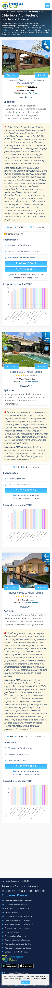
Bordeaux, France (14, 895)
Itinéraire (34, 93)
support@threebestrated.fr (19, 973)
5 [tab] (29, 69)
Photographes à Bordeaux (15, 936)
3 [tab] (25, 69)
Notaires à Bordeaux (12, 932)
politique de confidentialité (37, 979)
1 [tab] (21, 69)
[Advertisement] (26, 852)
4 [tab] (27, 69)
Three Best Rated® (21, 986)
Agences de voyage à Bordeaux (17, 948)
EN (42, 12)
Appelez (12, 75)
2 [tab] (23, 69)
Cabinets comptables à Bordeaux (18, 901)
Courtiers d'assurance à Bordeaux (18, 916)
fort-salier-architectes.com (19, 485)
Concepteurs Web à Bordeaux (16, 952)
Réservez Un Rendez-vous (20, 245)
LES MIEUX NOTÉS (8, 12)
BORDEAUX (21, 12)
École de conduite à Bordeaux (16, 908)
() (32, 87)
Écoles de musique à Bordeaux (17, 928)
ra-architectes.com (17, 760)
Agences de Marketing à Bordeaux (18, 924)
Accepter (25, 982)
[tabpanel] (26, 57)
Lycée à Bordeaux (11, 912)
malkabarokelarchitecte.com (21, 257)
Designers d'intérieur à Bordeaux (17, 920)
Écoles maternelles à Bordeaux (17, 940)
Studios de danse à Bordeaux (16, 904)
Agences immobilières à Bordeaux (18, 944)
